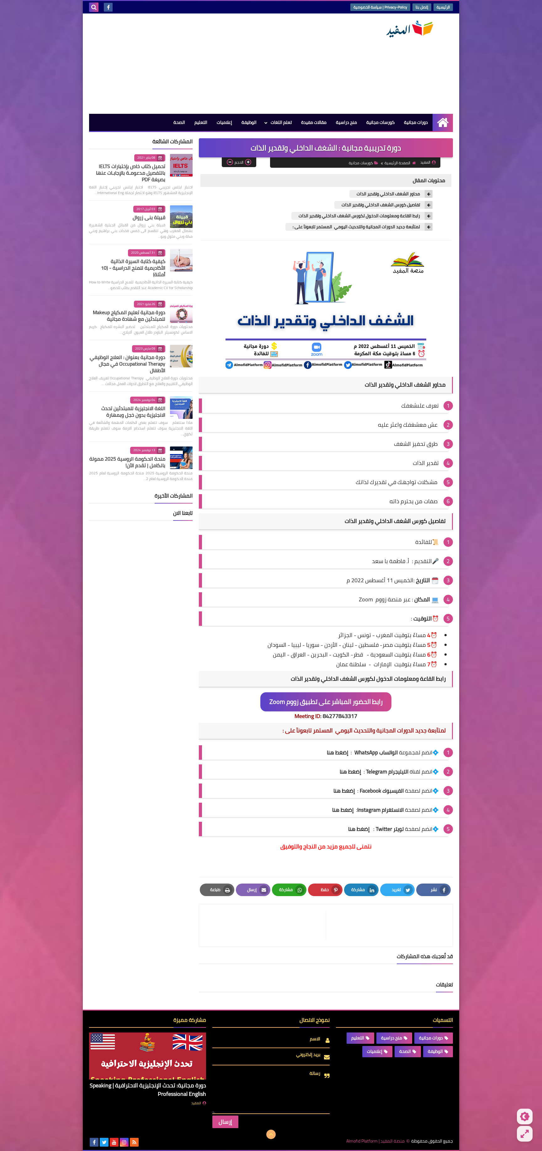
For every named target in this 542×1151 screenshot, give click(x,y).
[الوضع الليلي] (525, 1116)
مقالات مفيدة (314, 122)
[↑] (271, 1134)
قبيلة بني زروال (149, 217)
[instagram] (124, 1142)
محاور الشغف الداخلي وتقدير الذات (388, 194)
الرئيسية (443, 7)
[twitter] (104, 1142)
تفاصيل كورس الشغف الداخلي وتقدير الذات (380, 205)
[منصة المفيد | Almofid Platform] (407, 29)
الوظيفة (249, 122)
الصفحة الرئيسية (397, 163)
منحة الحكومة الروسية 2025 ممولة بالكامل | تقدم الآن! (127, 462)
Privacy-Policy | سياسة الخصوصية (380, 7)
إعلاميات (224, 122)
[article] (265, 925)
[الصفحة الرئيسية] (443, 122)
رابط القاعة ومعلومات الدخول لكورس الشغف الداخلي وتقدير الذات (359, 216)
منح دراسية (346, 122)
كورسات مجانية (380, 122)
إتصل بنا (422, 7)
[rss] (134, 1142)
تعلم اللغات (281, 122)
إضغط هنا (344, 791)
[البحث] (93, 7)
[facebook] (108, 7)
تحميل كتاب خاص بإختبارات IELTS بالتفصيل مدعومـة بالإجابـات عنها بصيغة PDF (130, 172)
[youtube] (114, 1142)
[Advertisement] (203, 64)
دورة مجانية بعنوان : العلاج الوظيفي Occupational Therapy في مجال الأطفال (127, 363)
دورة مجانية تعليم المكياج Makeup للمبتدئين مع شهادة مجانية (129, 316)
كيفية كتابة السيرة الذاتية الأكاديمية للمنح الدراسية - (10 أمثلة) (133, 267)
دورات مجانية (416, 122)
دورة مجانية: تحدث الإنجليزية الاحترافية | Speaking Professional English (148, 1089)
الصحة (179, 122)
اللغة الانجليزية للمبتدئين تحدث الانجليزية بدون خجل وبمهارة (133, 412)
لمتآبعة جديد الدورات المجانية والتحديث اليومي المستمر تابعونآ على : (356, 227)
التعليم (200, 122)
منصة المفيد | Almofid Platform (375, 1141)
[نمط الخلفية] (525, 1134)
